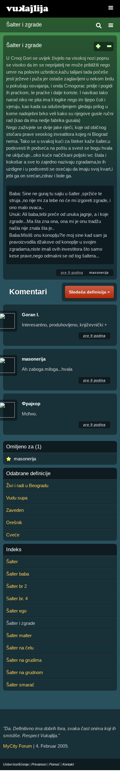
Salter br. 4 (17, 598)
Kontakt (68, 764)
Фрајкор (31, 403)
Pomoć (54, 764)
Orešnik (14, 522)
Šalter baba (17, 573)
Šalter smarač (20, 684)
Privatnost (38, 764)
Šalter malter (19, 635)
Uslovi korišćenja (16, 764)
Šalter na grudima (24, 660)
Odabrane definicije (28, 473)
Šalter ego (16, 610)
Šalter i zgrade (24, 25)
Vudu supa (16, 497)
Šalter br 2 (16, 586)
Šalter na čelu (20, 647)
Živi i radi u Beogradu (27, 485)
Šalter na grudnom (24, 672)
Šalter (12, 561)
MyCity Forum (17, 746)
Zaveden (15, 510)
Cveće (12, 534)
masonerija (99, 272)
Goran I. (30, 314)
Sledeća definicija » (89, 291)
